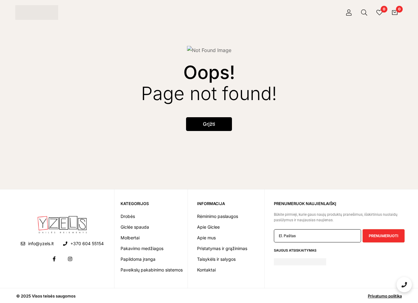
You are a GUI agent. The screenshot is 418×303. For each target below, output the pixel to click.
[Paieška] (364, 12)
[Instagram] (70, 258)
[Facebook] (54, 258)
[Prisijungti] (348, 12)
